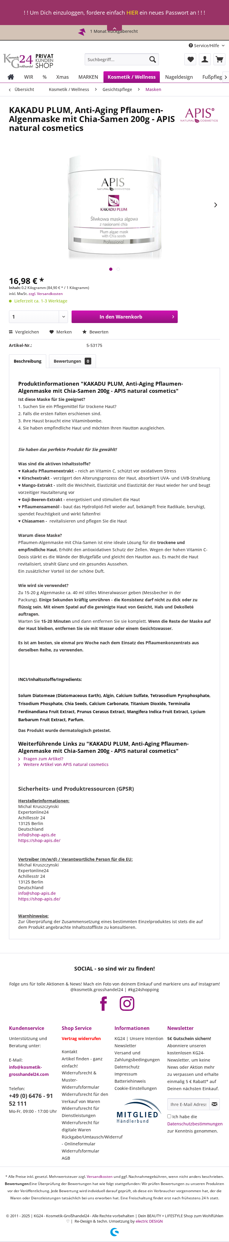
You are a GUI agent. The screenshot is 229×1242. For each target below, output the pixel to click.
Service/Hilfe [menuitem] (206, 45)
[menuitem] (122, 59)
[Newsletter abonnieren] (214, 1104)
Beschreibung (27, 361)
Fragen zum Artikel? (42, 758)
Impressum (125, 1074)
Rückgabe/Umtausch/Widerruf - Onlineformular (87, 1140)
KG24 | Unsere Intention (138, 1038)
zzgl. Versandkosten (46, 293)
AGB (66, 1158)
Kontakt (69, 1051)
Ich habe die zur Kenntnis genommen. (195, 1124)
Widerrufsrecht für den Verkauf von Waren (85, 1097)
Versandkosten (100, 1176)
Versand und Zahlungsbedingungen (137, 1056)
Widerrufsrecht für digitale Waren (80, 1126)
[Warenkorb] (219, 59)
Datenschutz (127, 1067)
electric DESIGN (149, 1221)
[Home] (11, 77)
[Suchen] (152, 59)
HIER (132, 12)
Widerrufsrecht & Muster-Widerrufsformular (80, 1080)
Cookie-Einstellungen (135, 1088)
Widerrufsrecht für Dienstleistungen (80, 1111)
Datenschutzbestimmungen (195, 1124)
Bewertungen (71, 361)
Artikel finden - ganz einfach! (82, 1062)
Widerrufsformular (80, 1151)
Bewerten (98, 332)
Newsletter (125, 1045)
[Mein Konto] (205, 59)
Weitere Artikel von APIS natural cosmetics (65, 764)
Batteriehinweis (130, 1081)
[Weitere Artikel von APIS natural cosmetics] (199, 115)
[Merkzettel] (190, 59)
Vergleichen (26, 332)
